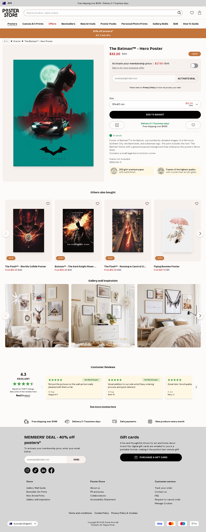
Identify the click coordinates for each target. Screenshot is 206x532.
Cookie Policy (101, 513)
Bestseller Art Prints (36, 491)
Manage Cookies (163, 503)
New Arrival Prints (35, 495)
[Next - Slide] (200, 233)
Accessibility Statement (103, 499)
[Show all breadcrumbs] (6, 41)
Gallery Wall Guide (36, 487)
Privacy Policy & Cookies (124, 513)
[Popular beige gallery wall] (103, 316)
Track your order (163, 487)
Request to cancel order (168, 499)
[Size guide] (117, 125)
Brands (17, 41)
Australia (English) (23, 523)
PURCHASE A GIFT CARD (153, 457)
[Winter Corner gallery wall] (37, 316)
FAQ (157, 495)
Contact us (161, 491)
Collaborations (98, 495)
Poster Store (110, 522)
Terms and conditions (80, 513)
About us (95, 487)
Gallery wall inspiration (38, 499)
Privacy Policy (149, 87)
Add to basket (155, 114)
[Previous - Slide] (6, 233)
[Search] (180, 13)
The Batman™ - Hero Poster (38, 41)
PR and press (97, 491)
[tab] (192, 13)
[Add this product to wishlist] (193, 125)
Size (111, 98)
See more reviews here (103, 406)
